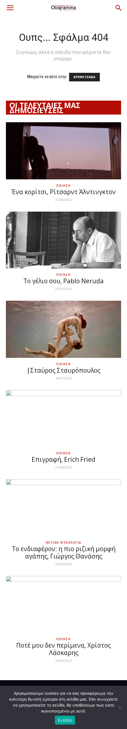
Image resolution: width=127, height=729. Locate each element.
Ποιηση (63, 186)
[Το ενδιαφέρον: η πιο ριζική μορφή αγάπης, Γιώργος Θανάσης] (63, 507)
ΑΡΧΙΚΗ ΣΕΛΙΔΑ (84, 77)
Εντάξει (65, 720)
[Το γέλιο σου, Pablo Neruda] (63, 240)
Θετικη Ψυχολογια (64, 542)
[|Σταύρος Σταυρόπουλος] (63, 329)
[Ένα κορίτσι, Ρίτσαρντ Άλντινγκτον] (63, 150)
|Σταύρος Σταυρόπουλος (63, 370)
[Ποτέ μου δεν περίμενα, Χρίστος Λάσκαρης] (63, 604)
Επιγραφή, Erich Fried (63, 459)
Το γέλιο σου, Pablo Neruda (63, 281)
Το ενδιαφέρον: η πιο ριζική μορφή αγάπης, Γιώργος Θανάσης (63, 552)
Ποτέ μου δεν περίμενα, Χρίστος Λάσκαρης (63, 649)
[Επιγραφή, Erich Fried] (63, 418)
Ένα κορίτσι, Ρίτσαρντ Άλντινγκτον (64, 192)
